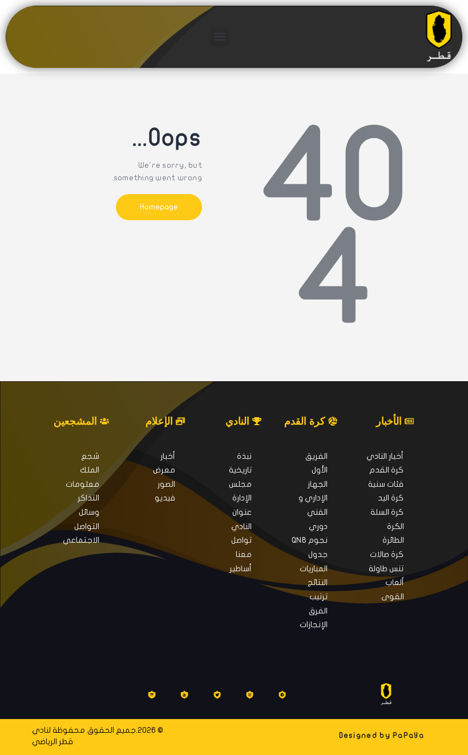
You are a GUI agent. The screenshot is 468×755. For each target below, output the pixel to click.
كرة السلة (387, 512)
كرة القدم (386, 470)
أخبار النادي (385, 456)
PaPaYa (408, 736)
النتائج (318, 582)
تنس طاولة (386, 568)
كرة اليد (391, 498)
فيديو (165, 498)
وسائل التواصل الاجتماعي (81, 526)
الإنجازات (314, 624)
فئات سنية (386, 484)
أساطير (240, 568)
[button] (219, 36)
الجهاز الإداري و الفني (313, 498)
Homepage (159, 207)
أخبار (167, 456)
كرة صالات (387, 554)
